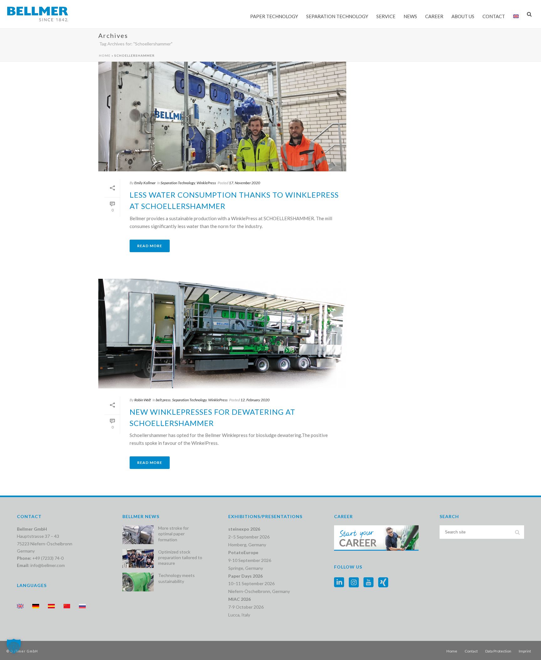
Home (105, 55)
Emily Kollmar (145, 182)
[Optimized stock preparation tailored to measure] (138, 558)
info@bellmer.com (47, 565)
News (410, 16)
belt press (163, 400)
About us (462, 16)
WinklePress (206, 182)
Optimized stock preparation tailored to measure (180, 557)
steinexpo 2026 (244, 529)
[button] (14, 646)
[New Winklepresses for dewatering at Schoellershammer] (222, 333)
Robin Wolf (142, 400)
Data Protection (498, 651)
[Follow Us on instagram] (354, 582)
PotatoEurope (243, 552)
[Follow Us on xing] (383, 582)
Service (385, 16)
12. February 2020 (255, 400)
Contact (471, 651)
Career (434, 16)
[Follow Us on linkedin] (339, 582)
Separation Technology (337, 16)
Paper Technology (274, 16)
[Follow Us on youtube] (368, 582)
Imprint (525, 651)
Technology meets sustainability (176, 578)
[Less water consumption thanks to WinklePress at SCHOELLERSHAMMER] (222, 116)
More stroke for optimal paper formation (173, 533)
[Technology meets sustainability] (138, 582)
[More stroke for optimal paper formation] (138, 534)
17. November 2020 (244, 182)
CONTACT (493, 16)
